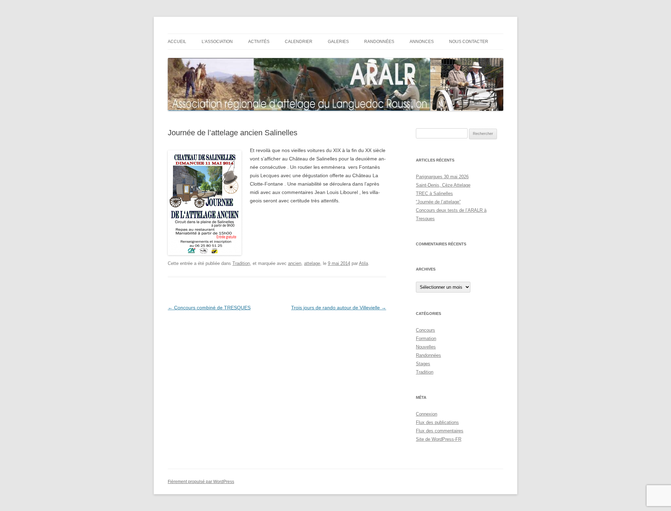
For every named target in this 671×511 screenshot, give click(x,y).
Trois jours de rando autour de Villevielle (338, 307)
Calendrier (298, 41)
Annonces (422, 41)
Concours (425, 330)
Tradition (241, 263)
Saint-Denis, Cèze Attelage (443, 185)
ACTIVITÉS (258, 41)
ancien (294, 263)
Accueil (177, 41)
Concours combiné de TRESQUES (209, 307)
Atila (363, 263)
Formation (426, 338)
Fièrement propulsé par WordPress (201, 481)
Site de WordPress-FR (438, 439)
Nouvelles (426, 347)
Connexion (426, 414)
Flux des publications (437, 422)
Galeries (338, 41)
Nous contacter (468, 41)
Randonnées (379, 41)
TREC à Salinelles (434, 193)
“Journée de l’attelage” (438, 201)
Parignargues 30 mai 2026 (442, 176)
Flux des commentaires (439, 430)
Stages (423, 363)
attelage (312, 263)
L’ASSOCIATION (217, 41)
